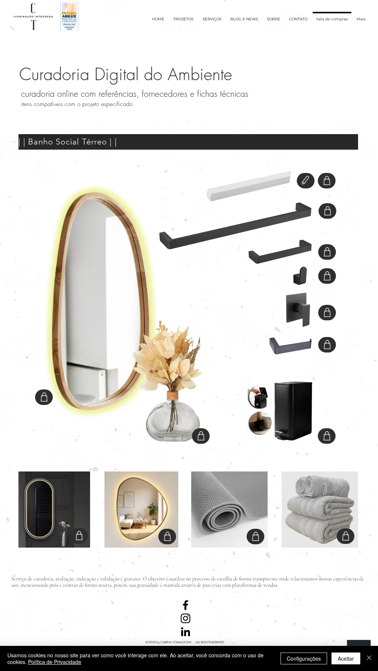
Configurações (304, 658)
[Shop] (44, 397)
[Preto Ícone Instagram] (185, 618)
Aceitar (346, 658)
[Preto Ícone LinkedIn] (185, 631)
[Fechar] (369, 658)
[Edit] (306, 180)
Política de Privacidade (54, 661)
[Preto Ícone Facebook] (185, 605)
